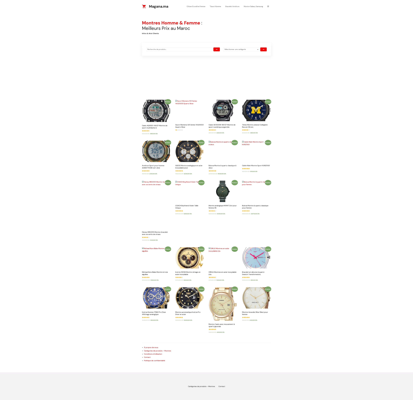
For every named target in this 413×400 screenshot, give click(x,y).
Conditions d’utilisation (153, 354)
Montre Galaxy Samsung (253, 6)
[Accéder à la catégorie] (263, 49)
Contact (147, 357)
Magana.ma (158, 6)
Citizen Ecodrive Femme (196, 6)
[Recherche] (216, 49)
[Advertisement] (206, 73)
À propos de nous (151, 347)
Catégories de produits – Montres (157, 351)
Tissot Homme (215, 6)
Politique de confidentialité (154, 360)
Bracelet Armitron (232, 6)
